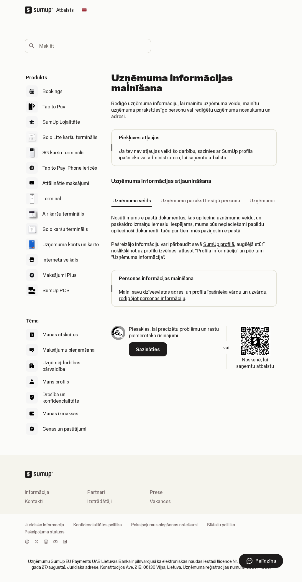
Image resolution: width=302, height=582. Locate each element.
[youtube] (55, 542)
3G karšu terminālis (63, 153)
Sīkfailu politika (221, 525)
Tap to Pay (53, 107)
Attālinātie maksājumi (65, 183)
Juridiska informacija (44, 525)
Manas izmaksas (60, 413)
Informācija (37, 492)
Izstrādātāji (99, 501)
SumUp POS (56, 290)
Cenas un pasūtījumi (64, 429)
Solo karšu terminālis (65, 229)
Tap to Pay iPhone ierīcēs (69, 168)
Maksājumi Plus (59, 275)
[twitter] (36, 542)
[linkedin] (65, 542)
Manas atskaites (60, 335)
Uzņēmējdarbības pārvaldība (61, 366)
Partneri (96, 492)
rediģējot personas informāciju (152, 298)
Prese (156, 492)
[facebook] (27, 542)
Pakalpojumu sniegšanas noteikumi (164, 525)
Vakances (160, 501)
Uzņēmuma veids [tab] (131, 201)
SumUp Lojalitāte (61, 122)
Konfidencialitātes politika (97, 525)
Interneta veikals (60, 260)
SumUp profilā (218, 244)
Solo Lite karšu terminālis (69, 137)
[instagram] (46, 542)
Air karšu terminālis (63, 214)
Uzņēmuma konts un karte (70, 244)
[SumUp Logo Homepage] (40, 10)
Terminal (51, 198)
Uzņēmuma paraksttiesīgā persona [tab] (200, 201)
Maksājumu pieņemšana (68, 350)
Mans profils (55, 382)
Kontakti (34, 501)
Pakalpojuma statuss (45, 532)
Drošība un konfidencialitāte (60, 397)
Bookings (52, 91)
